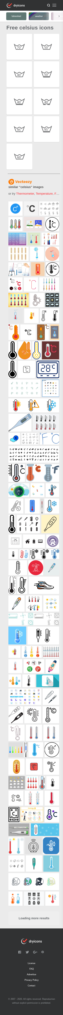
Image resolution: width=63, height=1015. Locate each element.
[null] (31, 208)
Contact (31, 985)
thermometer (25, 193)
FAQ (31, 969)
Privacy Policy (32, 980)
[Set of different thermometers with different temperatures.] (49, 284)
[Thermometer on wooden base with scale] (18, 254)
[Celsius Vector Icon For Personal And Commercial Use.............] (15, 208)
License (31, 963)
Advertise (31, 974)
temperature (44, 193)
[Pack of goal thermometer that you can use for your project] (50, 239)
